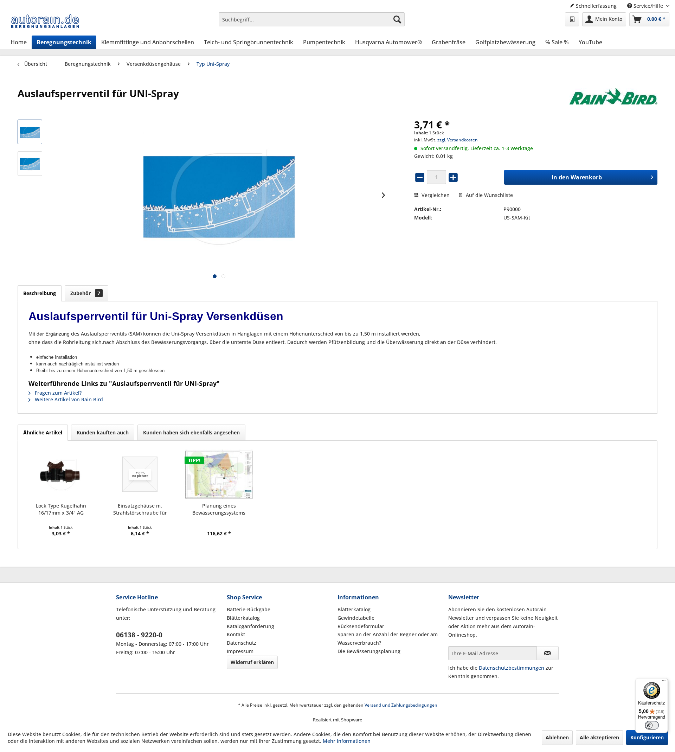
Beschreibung (39, 293)
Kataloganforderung (250, 626)
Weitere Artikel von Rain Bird (68, 399)
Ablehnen (557, 737)
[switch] (652, 725)
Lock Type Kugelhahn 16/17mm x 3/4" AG (61, 509)
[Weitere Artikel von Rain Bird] (613, 100)
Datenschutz (241, 642)
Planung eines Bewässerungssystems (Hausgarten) (218, 509)
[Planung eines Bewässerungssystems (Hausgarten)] (219, 474)
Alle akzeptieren (599, 737)
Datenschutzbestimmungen (511, 667)
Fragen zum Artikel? (57, 392)
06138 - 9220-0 (139, 634)
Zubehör (85, 293)
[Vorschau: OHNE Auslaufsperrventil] (30, 163)
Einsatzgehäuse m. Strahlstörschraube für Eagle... (140, 509)
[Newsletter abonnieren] (547, 653)
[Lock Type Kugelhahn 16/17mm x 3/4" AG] (61, 474)
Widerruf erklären (252, 662)
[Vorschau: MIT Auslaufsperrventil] (30, 132)
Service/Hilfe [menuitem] (648, 5)
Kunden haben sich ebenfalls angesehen (191, 432)
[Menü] (664, 682)
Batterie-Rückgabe (248, 609)
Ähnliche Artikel (42, 432)
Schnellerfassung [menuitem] (595, 5)
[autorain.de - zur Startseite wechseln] (45, 21)
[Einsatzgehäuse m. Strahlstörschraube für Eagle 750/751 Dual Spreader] (140, 474)
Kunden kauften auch (103, 432)
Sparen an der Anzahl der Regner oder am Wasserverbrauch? (388, 638)
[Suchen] (397, 19)
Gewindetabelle (356, 617)
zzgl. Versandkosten (457, 140)
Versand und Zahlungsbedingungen (401, 705)
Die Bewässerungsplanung (369, 651)
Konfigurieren (647, 737)
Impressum (240, 651)
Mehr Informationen (347, 741)
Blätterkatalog (243, 617)
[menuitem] (312, 19)
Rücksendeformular (361, 626)
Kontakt (236, 634)
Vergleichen (435, 195)
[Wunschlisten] (572, 19)
